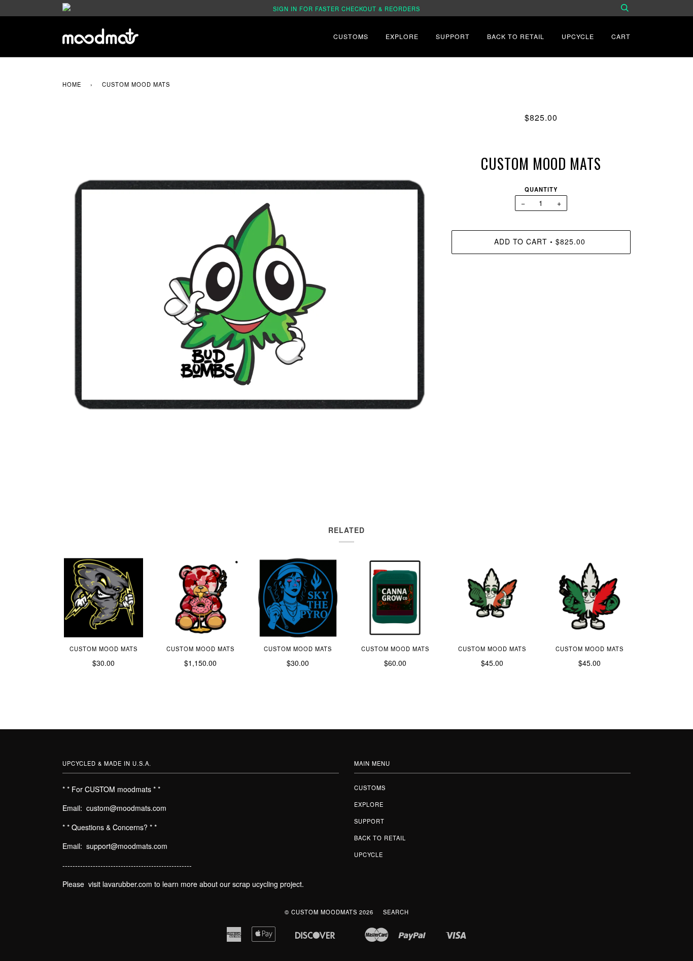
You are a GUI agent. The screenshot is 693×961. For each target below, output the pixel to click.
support (453, 36)
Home (71, 84)
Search (396, 912)
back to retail (515, 36)
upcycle (578, 36)
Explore (402, 36)
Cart (621, 36)
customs (350, 36)
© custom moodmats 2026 (329, 912)
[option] (249, 294)
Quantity (541, 189)
